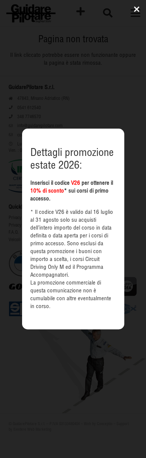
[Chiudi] (136, 9)
